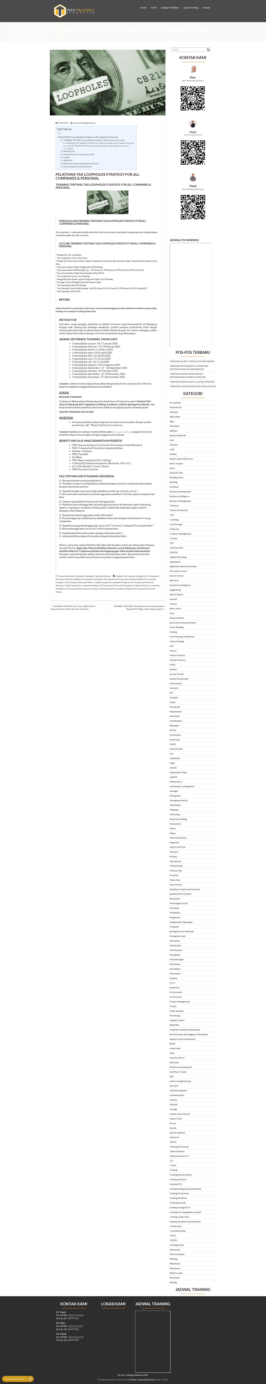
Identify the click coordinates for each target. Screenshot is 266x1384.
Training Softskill (178, 1202)
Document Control (178, 571)
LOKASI (67, 157)
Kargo (173, 702)
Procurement (176, 992)
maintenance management (182, 786)
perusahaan (175, 968)
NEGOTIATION (177, 847)
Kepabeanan (175, 711)
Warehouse (175, 1249)
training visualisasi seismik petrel (185, 1221)
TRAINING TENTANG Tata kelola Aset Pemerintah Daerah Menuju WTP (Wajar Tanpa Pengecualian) (138, 607)
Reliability (174, 1025)
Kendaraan (175, 706)
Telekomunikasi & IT (179, 1156)
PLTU (172, 983)
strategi (173, 1109)
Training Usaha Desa (179, 1216)
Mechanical (175, 823)
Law (171, 753)
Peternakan (175, 973)
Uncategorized (177, 1245)
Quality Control (177, 1020)
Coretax (173, 538)
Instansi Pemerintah (66, 576)
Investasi (174, 688)
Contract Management (180, 533)
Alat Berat (174, 426)
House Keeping (177, 641)
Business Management (180, 501)
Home (143, 7)
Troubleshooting (178, 1230)
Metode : (70, 148)
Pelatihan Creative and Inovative (185, 889)
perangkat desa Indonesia (182, 931)
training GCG (176, 1184)
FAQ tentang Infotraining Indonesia (78, 166)
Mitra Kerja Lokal (178, 837)
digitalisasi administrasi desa (183, 566)
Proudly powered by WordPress (113, 1379)
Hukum (173, 650)
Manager (174, 791)
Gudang (173, 631)
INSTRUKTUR (69, 151)
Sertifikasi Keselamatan (181, 1067)
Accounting (175, 402)
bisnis (172, 468)
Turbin (173, 1235)
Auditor (173, 454)
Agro (172, 421)
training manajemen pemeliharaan (185, 1188)
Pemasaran (175, 898)
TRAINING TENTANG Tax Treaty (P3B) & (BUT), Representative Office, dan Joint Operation (73, 607)
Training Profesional (179, 1193)
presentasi (174, 987)
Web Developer (177, 1254)
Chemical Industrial (179, 510)
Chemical (174, 505)
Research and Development (182, 1039)
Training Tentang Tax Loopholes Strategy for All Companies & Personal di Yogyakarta (98, 585)
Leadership (175, 758)
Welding (174, 1258)
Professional (175, 996)
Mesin (173, 828)
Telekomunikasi (177, 1151)
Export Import (176, 594)
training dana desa (178, 1179)
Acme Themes (161, 1379)
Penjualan (174, 926)
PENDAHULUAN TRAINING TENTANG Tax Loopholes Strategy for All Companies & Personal (100, 143)
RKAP (172, 1043)
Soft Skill (174, 1085)
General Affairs (177, 618)
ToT (172, 1160)
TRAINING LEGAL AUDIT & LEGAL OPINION (192, 381)
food (172, 613)
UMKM (173, 1240)
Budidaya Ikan (176, 477)
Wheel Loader (176, 1273)
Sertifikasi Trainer (178, 1071)
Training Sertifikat (178, 1198)
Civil (172, 515)
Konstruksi (175, 739)
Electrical (174, 580)
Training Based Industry (181, 1174)
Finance (173, 603)
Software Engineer (178, 1090)
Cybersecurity (176, 547)
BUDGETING (176, 472)
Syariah (173, 1128)
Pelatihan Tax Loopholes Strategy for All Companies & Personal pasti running (104, 579)
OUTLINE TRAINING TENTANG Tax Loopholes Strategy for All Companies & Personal (97, 146)
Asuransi (174, 444)
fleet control (175, 608)
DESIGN (174, 552)
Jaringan (174, 697)
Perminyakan (176, 950)
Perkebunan (175, 945)
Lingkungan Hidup (178, 772)
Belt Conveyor (176, 463)
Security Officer (177, 1057)
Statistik (174, 1104)
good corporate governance (183, 622)
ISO (171, 692)
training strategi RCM (180, 1207)
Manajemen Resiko (179, 800)
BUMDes (174, 486)
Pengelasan (175, 917)
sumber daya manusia (180, 1113)
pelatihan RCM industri (180, 893)
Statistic (173, 1099)
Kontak (206, 7)
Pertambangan (177, 959)
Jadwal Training (190, 7)
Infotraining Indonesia (96, 476)
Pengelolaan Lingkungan (181, 922)
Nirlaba (173, 856)
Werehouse (175, 1263)
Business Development (180, 491)
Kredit (173, 744)
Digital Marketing (178, 557)
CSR (172, 543)
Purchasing (175, 1015)
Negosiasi (174, 842)
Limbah (173, 767)
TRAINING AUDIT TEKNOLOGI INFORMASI (192, 361)
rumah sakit (175, 1048)
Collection (174, 529)
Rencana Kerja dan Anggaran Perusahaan (189, 1034)
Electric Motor (177, 575)
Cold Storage (176, 524)
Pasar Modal (176, 884)
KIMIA (173, 730)
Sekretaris (174, 1062)
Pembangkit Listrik (179, 903)
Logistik (173, 777)
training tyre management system (185, 1212)
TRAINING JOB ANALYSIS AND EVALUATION (193, 386)
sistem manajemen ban (180, 1081)
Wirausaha (175, 1277)
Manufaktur (175, 805)
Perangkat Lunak (178, 936)
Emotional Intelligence (180, 585)
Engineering (175, 589)
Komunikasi (175, 734)
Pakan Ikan (175, 880)
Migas (173, 833)
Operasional (175, 861)
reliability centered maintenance (185, 1029)
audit (172, 449)
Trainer (173, 1165)
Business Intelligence (179, 496)
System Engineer (177, 1132)
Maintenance (176, 781)
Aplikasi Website (178, 435)
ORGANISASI (176, 865)
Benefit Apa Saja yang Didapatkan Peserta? (81, 163)
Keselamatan (176, 720)
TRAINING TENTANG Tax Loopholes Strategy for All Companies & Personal (94, 140)
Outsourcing (175, 870)
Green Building (177, 627)
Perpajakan (89, 576)
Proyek (173, 1006)
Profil (153, 7)
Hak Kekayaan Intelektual (182, 636)
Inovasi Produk (177, 674)
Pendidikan (175, 912)
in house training (122, 431)
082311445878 (75, 1337)
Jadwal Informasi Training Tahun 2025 (79, 154)
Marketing (175, 814)
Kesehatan (175, 716)
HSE (172, 646)
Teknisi (173, 1142)
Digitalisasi (175, 561)
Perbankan (79, 576)
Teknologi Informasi (103, 576)
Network (174, 851)
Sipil (172, 1076)
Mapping (174, 809)
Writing (173, 1282)
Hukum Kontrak (177, 655)
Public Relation (177, 1011)
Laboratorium (176, 748)
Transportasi (176, 1226)
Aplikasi (173, 430)
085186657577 (75, 1326)
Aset (172, 440)
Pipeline (173, 978)
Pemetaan (174, 908)
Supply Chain (176, 1118)
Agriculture (175, 416)
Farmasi (173, 599)
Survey (173, 1123)
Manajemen (175, 795)
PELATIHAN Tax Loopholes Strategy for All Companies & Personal (88, 137)
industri (173, 669)
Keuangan (174, 725)
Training (173, 1170)
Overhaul (174, 875)
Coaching (174, 519)
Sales (172, 1053)
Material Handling (178, 819)
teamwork (174, 1137)
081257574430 (75, 1315)
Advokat (174, 412)
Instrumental (176, 683)
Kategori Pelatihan (170, 7)
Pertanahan (175, 964)
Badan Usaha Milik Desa (181, 458)
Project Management (180, 1001)
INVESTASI (68, 160)
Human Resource (178, 660)
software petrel (177, 1095)
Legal (172, 763)
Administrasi (176, 407)
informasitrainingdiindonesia (84, 123)
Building (173, 482)
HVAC (173, 664)
